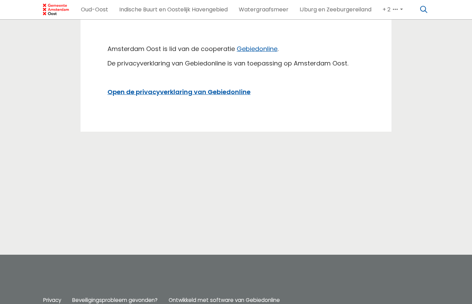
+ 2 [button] (387, 9)
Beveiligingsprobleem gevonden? (115, 300)
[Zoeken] (424, 9)
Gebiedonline (257, 48)
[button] (94, 10)
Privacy (52, 300)
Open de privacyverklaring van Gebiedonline (179, 92)
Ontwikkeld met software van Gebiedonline (224, 300)
